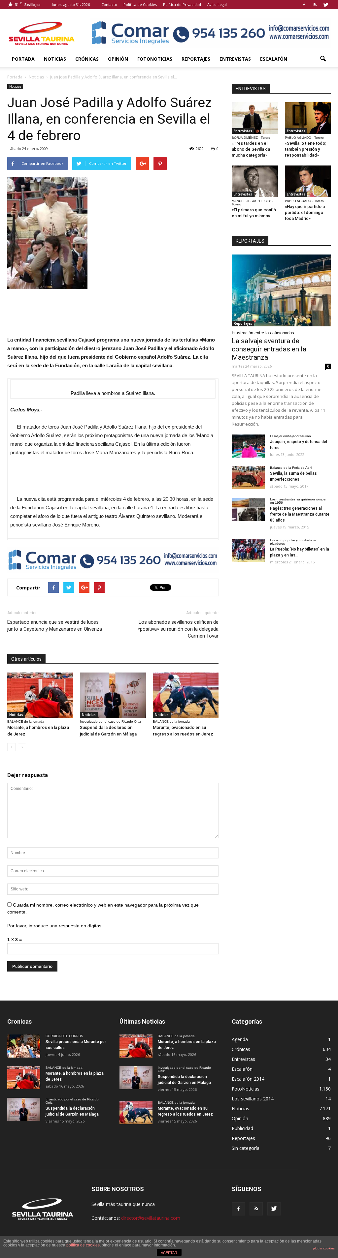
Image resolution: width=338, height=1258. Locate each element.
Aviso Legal (217, 4)
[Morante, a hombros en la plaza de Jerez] (40, 695)
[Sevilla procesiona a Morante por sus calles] (23, 1046)
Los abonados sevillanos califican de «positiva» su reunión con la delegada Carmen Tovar (178, 629)
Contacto (109, 4)
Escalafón (273, 59)
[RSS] (315, 5)
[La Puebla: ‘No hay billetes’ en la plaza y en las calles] (248, 550)
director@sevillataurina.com (150, 1218)
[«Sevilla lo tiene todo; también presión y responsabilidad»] (308, 118)
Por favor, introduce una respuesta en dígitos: (55, 925)
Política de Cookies (140, 4)
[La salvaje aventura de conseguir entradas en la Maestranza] (281, 290)
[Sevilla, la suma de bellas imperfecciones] (248, 477)
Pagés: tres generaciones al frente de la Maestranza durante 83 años (299, 514)
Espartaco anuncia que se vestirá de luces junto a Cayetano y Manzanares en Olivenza (54, 625)
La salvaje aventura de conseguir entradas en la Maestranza (269, 349)
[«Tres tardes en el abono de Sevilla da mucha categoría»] (255, 118)
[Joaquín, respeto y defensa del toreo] (248, 446)
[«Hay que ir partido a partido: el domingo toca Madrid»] (308, 181)
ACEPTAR (169, 1253)
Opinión (118, 59)
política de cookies (83, 1245)
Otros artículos (26, 659)
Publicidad (242, 1128)
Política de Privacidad (182, 4)
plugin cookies (324, 1248)
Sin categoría (245, 1148)
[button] (323, 59)
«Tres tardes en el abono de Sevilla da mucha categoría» (251, 149)
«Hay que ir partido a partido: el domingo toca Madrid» (305, 212)
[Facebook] (304, 5)
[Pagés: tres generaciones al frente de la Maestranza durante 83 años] (248, 509)
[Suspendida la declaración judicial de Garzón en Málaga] (113, 695)
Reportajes (196, 59)
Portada (23, 59)
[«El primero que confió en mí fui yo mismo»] (255, 181)
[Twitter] (326, 5)
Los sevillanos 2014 (253, 1098)
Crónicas (87, 59)
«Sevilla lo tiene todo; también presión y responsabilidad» (305, 149)
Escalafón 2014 (248, 1079)
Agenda (240, 1039)
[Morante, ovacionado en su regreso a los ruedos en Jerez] (186, 695)
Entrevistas (235, 59)
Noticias (55, 59)
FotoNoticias (154, 59)
